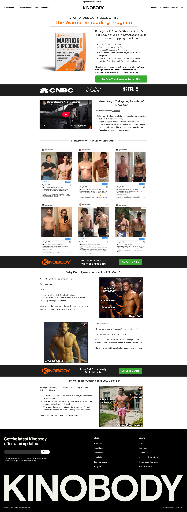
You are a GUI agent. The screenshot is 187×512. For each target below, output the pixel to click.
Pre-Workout (99, 453)
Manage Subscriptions (148, 457)
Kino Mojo (98, 443)
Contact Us (143, 453)
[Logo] (93, 488)
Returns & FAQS (145, 466)
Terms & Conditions (167, 507)
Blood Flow (98, 457)
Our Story (143, 448)
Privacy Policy (179, 507)
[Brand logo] (93, 7)
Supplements (9, 8)
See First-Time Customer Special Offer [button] (121, 78)
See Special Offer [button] (130, 262)
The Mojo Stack (100, 462)
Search (166, 8)
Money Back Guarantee (148, 462)
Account (174, 8)
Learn (153, 8)
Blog (141, 443)
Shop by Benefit (25, 8)
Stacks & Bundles (42, 8)
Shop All (97, 466)
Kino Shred (98, 448)
